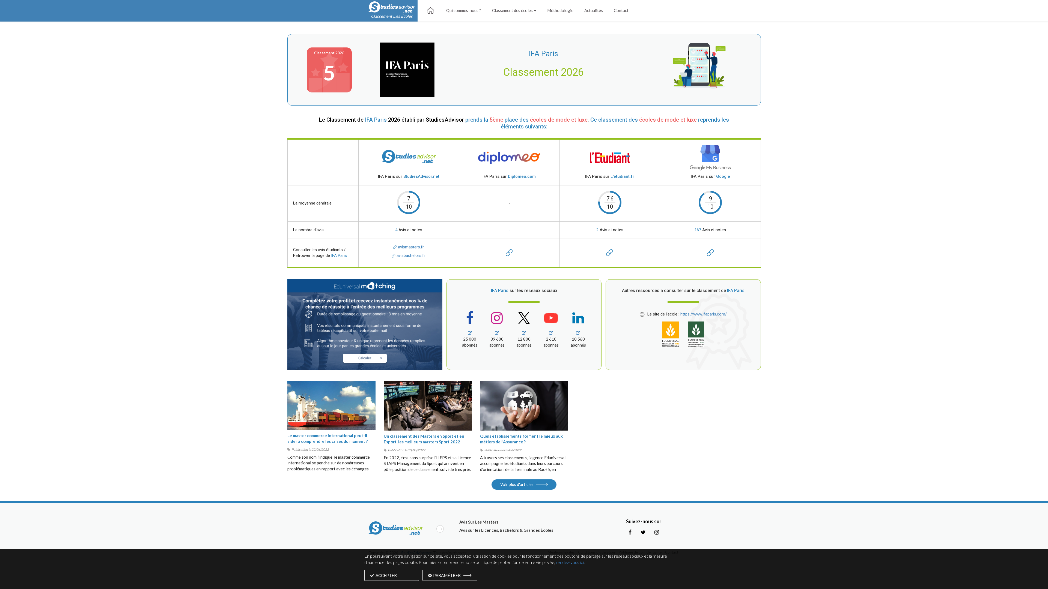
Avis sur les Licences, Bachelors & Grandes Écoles (506, 530)
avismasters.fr (410, 247)
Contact (621, 10)
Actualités (593, 10)
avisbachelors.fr (410, 255)
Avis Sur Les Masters (478, 521)
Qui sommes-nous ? (463, 10)
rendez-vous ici (570, 562)
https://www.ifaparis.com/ (703, 314)
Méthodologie (560, 10)
